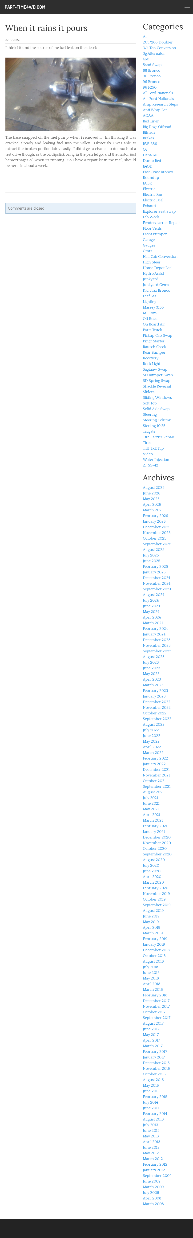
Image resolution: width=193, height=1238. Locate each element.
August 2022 (154, 724)
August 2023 (154, 657)
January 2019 (154, 944)
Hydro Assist (153, 273)
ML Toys (150, 313)
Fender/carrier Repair (161, 223)
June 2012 (151, 1147)
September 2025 (157, 544)
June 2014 (151, 1108)
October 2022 (154, 713)
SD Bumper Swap (158, 375)
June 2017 (151, 1029)
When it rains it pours (46, 28)
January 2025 (154, 572)
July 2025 (151, 555)
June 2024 (151, 606)
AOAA (148, 116)
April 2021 (151, 815)
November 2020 (157, 843)
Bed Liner (151, 121)
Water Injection (156, 460)
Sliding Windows (157, 398)
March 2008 (153, 1204)
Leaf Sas (149, 296)
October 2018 (154, 956)
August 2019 (153, 911)
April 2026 (152, 504)
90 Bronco (152, 76)
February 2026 (155, 516)
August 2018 (153, 961)
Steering (150, 414)
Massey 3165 (153, 307)
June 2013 (151, 1130)
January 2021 (154, 832)
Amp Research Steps (160, 104)
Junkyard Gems (156, 285)
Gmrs (147, 251)
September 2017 (156, 1018)
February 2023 (155, 691)
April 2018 (151, 984)
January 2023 (154, 696)
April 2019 (151, 927)
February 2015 (155, 1097)
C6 (145, 149)
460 (146, 59)
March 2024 (153, 623)
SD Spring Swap (156, 381)
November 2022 (157, 707)
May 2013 (151, 1136)
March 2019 (153, 933)
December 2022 (156, 702)
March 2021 (153, 820)
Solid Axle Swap (156, 409)
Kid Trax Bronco (156, 290)
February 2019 (155, 939)
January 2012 (154, 1170)
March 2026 (153, 510)
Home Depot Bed (157, 268)
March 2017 (153, 1046)
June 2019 (151, 916)
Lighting (149, 302)
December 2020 (157, 837)
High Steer (152, 262)
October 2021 (154, 781)
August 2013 (153, 1119)
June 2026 (151, 493)
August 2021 (153, 792)
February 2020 (155, 888)
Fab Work (151, 217)
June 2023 (151, 668)
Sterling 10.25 (154, 426)
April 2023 (152, 679)
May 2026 (151, 499)
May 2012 (151, 1153)
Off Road (150, 319)
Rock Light (151, 364)
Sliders (148, 392)
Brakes (148, 138)
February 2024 (155, 629)
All (145, 37)
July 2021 (150, 798)
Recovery (150, 358)
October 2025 (154, 538)
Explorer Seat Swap (159, 211)
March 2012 (153, 1159)
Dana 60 (150, 155)
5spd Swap (152, 65)
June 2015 (151, 1091)
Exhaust (149, 206)
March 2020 (153, 882)
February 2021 (155, 826)
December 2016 (156, 1063)
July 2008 (151, 1193)
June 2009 (152, 1181)
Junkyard (150, 279)
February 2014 (155, 1114)
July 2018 (150, 967)
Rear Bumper (154, 352)
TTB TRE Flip (153, 448)
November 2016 (156, 1068)
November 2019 (156, 894)
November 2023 (157, 645)
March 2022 (153, 753)
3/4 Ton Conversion (159, 48)
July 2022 (151, 730)
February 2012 (155, 1164)
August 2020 (154, 860)
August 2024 (153, 595)
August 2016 (153, 1080)
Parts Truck (152, 330)
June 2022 (151, 736)
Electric (149, 189)
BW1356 (150, 144)
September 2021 (157, 786)
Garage (149, 240)
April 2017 (151, 1040)
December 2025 (156, 527)
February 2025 (155, 566)
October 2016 (154, 1074)
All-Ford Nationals (158, 99)
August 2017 (153, 1023)
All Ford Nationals (158, 93)
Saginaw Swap (155, 369)
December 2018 (156, 950)
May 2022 (151, 741)
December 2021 (156, 770)
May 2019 (151, 922)
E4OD (148, 166)
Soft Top (150, 403)
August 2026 (154, 488)
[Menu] (187, 6)
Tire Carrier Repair (158, 437)
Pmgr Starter (154, 341)
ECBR (147, 183)
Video (148, 454)
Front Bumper (155, 234)
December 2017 (156, 1001)
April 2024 (152, 617)
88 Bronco (151, 70)
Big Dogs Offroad (157, 127)
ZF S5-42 (150, 465)
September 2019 (157, 905)
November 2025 (157, 533)
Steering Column (157, 420)
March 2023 (153, 685)
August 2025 (154, 550)
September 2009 (157, 1176)
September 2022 (157, 719)
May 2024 (151, 612)
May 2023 (151, 674)
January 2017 (154, 1057)
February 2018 (155, 995)
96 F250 (150, 87)
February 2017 (155, 1052)
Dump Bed (152, 161)
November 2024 (156, 583)
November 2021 (156, 775)
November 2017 (156, 1006)
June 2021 (151, 803)
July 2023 (151, 662)
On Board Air (154, 324)
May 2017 (151, 1035)
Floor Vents (152, 228)
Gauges (149, 245)
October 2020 (155, 848)
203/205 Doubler (158, 42)
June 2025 (151, 561)
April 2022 (152, 747)
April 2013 (151, 1142)
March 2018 (153, 989)
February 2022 (155, 758)
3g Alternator (154, 53)
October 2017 (154, 1012)
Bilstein (149, 132)
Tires (147, 443)
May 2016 (151, 1085)
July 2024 (151, 600)
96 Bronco (151, 82)
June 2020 (152, 871)
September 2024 (157, 589)
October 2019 (154, 899)
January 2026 (154, 521)
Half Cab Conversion (160, 257)
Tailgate (149, 431)
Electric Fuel (153, 200)
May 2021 (151, 809)
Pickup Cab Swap (157, 335)
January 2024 (154, 634)
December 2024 (156, 578)
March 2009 (153, 1187)
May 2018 (151, 978)
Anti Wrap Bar (155, 110)
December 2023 (156, 640)
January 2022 (154, 764)
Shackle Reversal (157, 386)
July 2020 (151, 865)
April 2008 (152, 1198)
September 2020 (157, 854)
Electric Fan (152, 194)
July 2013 (150, 1125)
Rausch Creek (154, 347)
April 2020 (152, 877)
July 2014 (150, 1102)
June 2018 (151, 973)
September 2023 (157, 651)
